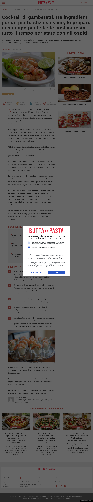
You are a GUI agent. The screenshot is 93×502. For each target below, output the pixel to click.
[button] (46, 251)
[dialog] (46, 251)
